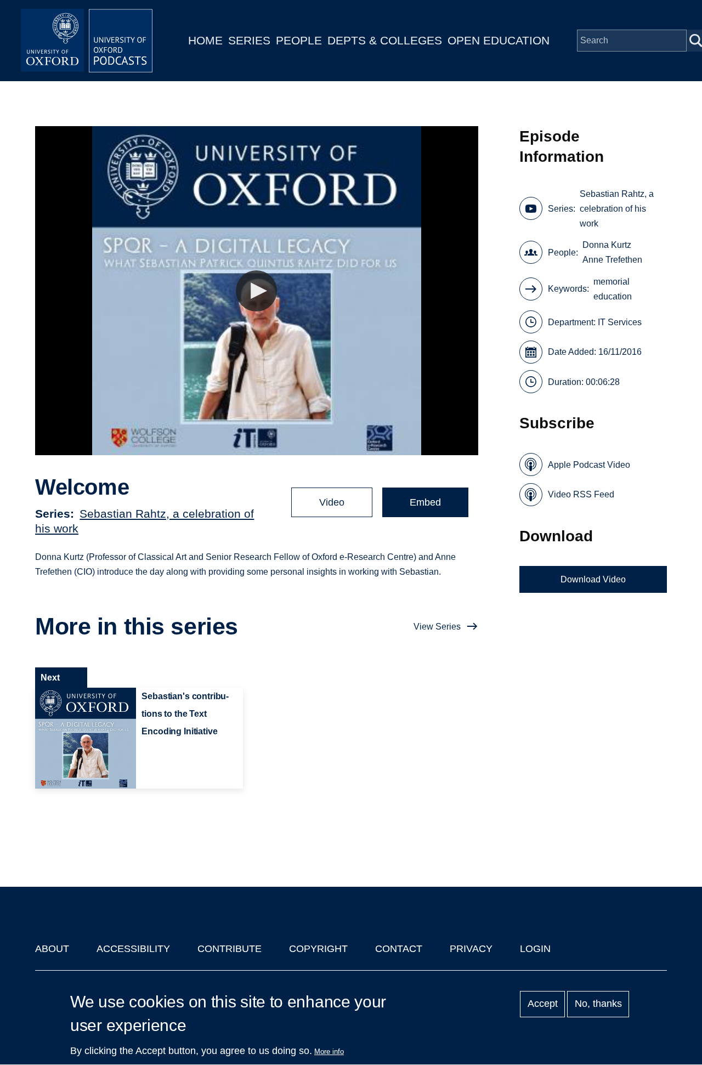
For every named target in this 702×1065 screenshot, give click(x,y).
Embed (425, 502)
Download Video (593, 579)
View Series (437, 626)
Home (205, 40)
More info (329, 1051)
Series (249, 40)
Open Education (499, 40)
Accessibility (133, 948)
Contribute (229, 948)
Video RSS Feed (581, 494)
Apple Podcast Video (589, 464)
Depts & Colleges (384, 40)
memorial (611, 281)
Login (535, 948)
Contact (398, 948)
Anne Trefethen (612, 259)
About (52, 948)
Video (331, 502)
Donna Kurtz (606, 245)
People (299, 40)
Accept (543, 1004)
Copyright (318, 948)
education (612, 296)
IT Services (620, 322)
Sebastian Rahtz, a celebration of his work (617, 208)
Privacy (471, 948)
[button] (256, 290)
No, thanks (598, 1004)
